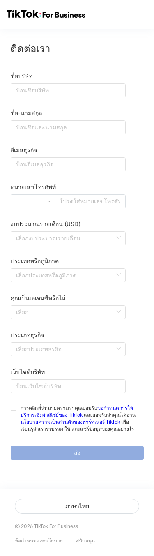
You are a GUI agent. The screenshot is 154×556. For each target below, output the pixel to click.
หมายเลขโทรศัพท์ (33, 187)
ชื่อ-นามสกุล (26, 113)
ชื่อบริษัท (21, 76)
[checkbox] (77, 419)
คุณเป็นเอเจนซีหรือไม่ (38, 298)
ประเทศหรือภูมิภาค (35, 261)
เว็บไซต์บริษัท (28, 372)
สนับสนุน (85, 541)
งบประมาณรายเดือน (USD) (45, 224)
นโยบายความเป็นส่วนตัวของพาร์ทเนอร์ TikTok (70, 422)
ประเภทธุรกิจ (27, 335)
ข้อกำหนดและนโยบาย (39, 541)
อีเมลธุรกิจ (24, 150)
